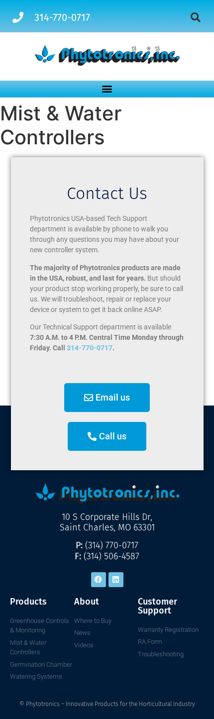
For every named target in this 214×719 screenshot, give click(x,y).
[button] (196, 17)
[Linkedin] (115, 579)
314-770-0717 (89, 348)
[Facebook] (98, 579)
